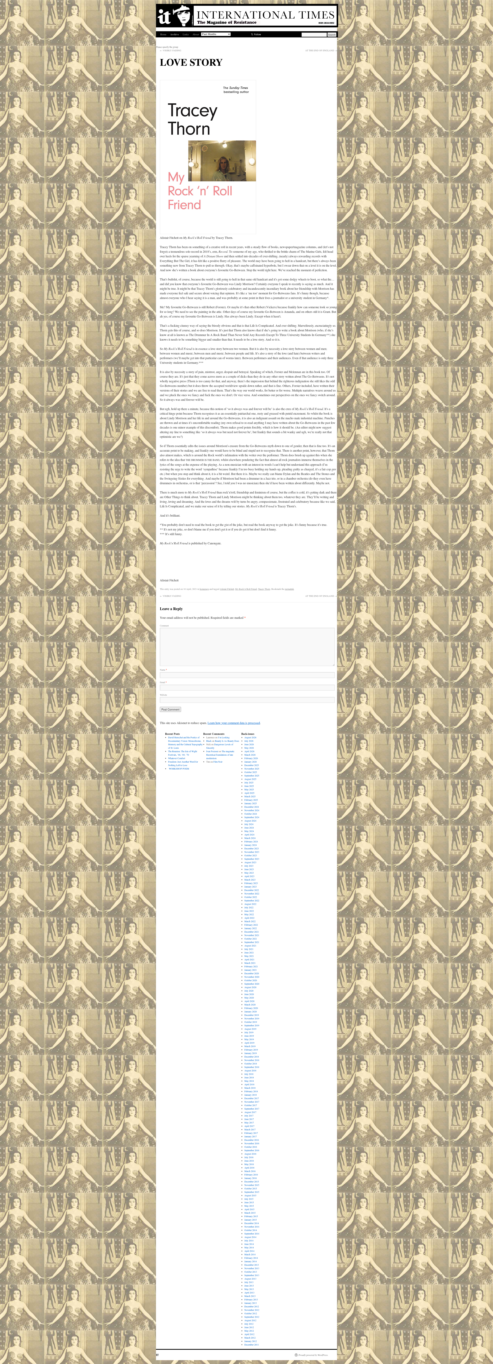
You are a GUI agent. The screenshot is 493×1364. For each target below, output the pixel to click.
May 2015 (249, 1205)
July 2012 (248, 1323)
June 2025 (249, 785)
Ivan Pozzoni (212, 751)
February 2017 (251, 1132)
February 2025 (251, 799)
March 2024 (250, 837)
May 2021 (249, 955)
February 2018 (251, 1091)
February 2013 (251, 1299)
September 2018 (251, 1066)
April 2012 (249, 1334)
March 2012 (250, 1337)
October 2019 (250, 1021)
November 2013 (251, 1268)
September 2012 (251, 1316)
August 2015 (250, 1195)
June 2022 (249, 910)
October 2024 (250, 813)
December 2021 (251, 931)
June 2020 (249, 994)
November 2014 (251, 1226)
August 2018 (250, 1070)
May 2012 (249, 1330)
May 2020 (249, 997)
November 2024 (251, 810)
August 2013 (250, 1278)
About (196, 34)
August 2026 (250, 737)
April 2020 (249, 1001)
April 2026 (249, 751)
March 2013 (250, 1295)
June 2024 (249, 827)
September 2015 (251, 1191)
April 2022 (249, 917)
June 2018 (249, 1077)
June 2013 (249, 1285)
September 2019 (251, 1025)
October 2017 (250, 1105)
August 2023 (250, 862)
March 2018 (250, 1087)
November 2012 (251, 1309)
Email (163, 682)
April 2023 (249, 876)
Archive (174, 34)
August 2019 (250, 1028)
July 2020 (248, 990)
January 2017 (250, 1136)
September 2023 (251, 858)
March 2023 (250, 879)
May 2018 (249, 1080)
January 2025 (250, 803)
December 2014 (251, 1223)
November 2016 (251, 1143)
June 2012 (249, 1327)
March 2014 (250, 1254)
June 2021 (249, 952)
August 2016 (250, 1153)
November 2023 (251, 851)
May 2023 (249, 872)
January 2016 (250, 1178)
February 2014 (251, 1257)
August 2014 (250, 1237)
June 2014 (249, 1243)
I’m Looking (224, 737)
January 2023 (250, 886)
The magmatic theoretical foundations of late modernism (220, 755)
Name (163, 669)
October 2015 (250, 1188)
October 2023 (250, 855)
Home (163, 34)
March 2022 (250, 921)
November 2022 (251, 893)
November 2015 (251, 1184)
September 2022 (251, 900)
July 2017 (248, 1115)
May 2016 (249, 1164)
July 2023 (248, 865)
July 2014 (248, 1240)
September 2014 (251, 1233)
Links (186, 34)
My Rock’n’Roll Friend (246, 588)
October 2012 (250, 1313)
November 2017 (251, 1101)
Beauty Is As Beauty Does (227, 740)
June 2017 (249, 1119)
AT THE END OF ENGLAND (321, 50)
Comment (164, 625)
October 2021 (250, 938)
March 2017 (250, 1129)
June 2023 (249, 869)
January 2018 (250, 1094)
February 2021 (251, 966)
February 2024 (251, 841)
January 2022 (250, 928)
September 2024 (251, 817)
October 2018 (250, 1063)
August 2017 (250, 1112)
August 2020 (250, 987)
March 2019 (250, 1046)
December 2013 (251, 1264)
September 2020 (251, 983)
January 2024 (250, 844)
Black (208, 740)
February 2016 (251, 1174)
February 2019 (251, 1049)
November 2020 (251, 976)
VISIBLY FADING (170, 50)
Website (163, 694)
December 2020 (251, 973)
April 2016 (249, 1167)
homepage (204, 588)
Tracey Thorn (264, 588)
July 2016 (248, 1157)
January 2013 (250, 1302)
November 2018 (251, 1060)
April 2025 (249, 792)
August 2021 (250, 945)
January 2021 (250, 969)
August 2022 (250, 903)
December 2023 (251, 848)
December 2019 (251, 1014)
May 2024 (249, 831)
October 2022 (250, 896)
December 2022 (251, 890)
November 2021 (251, 935)
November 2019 (251, 1018)
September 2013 (251, 1275)
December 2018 (251, 1056)
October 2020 (250, 980)
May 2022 (249, 914)
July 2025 (248, 782)
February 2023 (251, 883)
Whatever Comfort (176, 758)
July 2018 (248, 1073)
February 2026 (251, 758)
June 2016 (249, 1160)
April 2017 (249, 1125)
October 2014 (250, 1230)
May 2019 (249, 1039)
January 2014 (250, 1261)
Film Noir (217, 761)
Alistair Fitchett (227, 588)
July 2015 (248, 1198)
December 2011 (251, 1344)
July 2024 (248, 824)
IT (157, 1355)
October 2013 (250, 1271)
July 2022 (248, 907)
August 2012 (250, 1320)
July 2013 (248, 1282)
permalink (289, 588)
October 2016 (250, 1146)
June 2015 (249, 1202)
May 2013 (249, 1289)
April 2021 (249, 959)
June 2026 (249, 744)
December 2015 (251, 1181)
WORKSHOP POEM (178, 768)
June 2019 (249, 1035)
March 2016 (250, 1171)
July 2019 (248, 1032)
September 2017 (251, 1108)
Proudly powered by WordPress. (313, 1354)
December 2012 (251, 1306)
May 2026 (249, 747)
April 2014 (249, 1250)
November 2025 (251, 768)
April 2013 (249, 1292)
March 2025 (250, 796)
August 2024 (250, 820)
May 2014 (249, 1247)
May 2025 (249, 789)
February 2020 (251, 1008)
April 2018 (249, 1084)
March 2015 (250, 1212)
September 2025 (251, 775)
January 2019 (250, 1053)
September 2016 (251, 1150)
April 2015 (249, 1209)
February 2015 (251, 1216)
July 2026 (248, 740)
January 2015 (250, 1219)
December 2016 (251, 1139)
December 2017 (251, 1098)
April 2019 (249, 1042)
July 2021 (248, 949)
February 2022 (251, 924)
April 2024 (249, 834)
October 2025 (250, 772)
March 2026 (250, 754)
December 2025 (251, 765)
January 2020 (250, 1011)
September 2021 (251, 942)
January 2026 (250, 761)
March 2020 (250, 1004)
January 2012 (250, 1341)
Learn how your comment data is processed (234, 723)
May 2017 (249, 1122)
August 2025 (250, 779)
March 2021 (250, 962)
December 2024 (251, 806)
